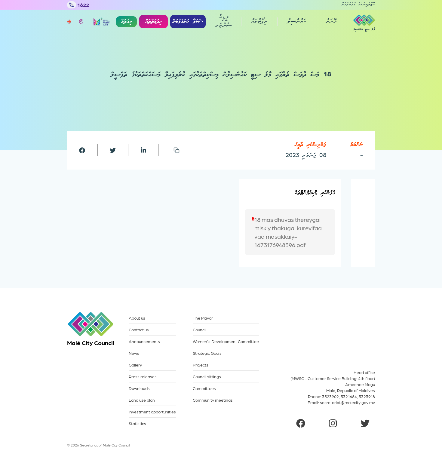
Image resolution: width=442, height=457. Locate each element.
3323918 (367, 396)
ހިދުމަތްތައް (153, 21)
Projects (200, 365)
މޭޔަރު (331, 21)
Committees (204, 388)
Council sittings (207, 376)
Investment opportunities (152, 411)
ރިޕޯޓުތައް (259, 21)
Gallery (135, 365)
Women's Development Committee (226, 341)
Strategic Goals (207, 353)
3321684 (349, 396)
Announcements (144, 341)
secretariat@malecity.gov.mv (347, 402)
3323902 (330, 396)
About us (137, 318)
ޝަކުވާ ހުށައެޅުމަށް (188, 21)
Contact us (139, 329)
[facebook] (82, 150)
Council (199, 329)
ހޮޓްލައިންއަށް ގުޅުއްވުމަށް (358, 5)
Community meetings (213, 400)
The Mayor (203, 318)
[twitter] (113, 150)
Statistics (137, 423)
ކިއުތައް (126, 21)
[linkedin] (143, 150)
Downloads (139, 388)
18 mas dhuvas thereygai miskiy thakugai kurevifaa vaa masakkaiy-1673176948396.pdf (288, 232)
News (134, 353)
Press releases (143, 376)
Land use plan (142, 400)
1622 (83, 5)
